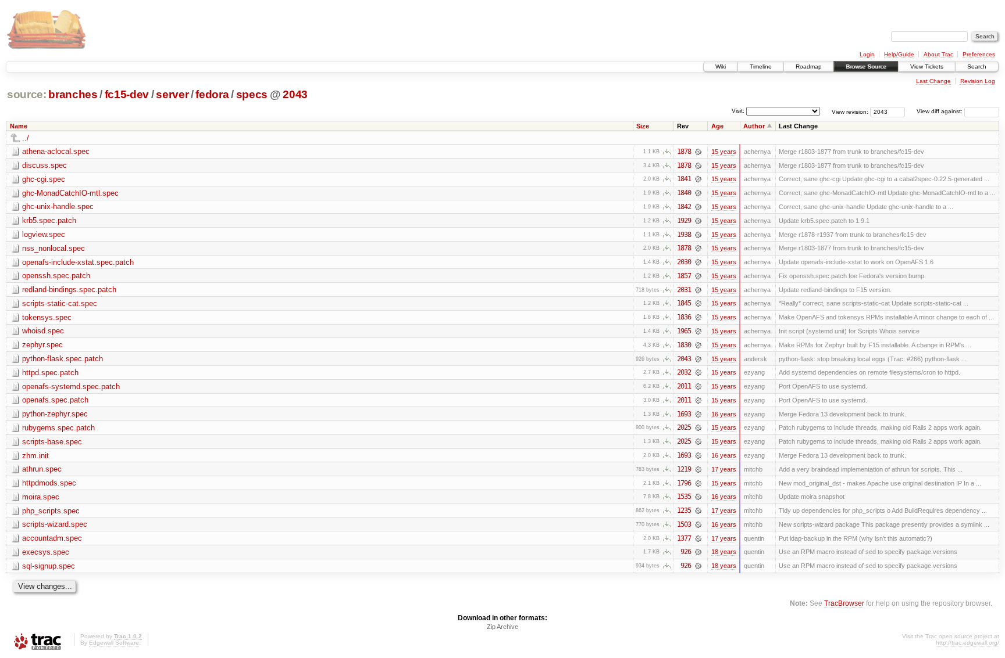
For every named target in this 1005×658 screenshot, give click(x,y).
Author (754, 126)
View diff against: (940, 111)
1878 (684, 152)
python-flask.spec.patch (62, 358)
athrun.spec (42, 469)
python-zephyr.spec (55, 413)
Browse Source (866, 66)
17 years (723, 469)
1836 (684, 317)
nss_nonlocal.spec (53, 248)
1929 (684, 221)
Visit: (738, 110)
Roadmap (809, 66)
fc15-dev (127, 94)
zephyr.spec (42, 344)
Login (867, 54)
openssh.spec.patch (56, 275)
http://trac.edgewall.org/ (967, 642)
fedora (212, 94)
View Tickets (926, 66)
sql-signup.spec (48, 566)
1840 (684, 193)
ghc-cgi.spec (43, 179)
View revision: (850, 111)
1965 (684, 331)
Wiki (720, 66)
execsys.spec (45, 552)
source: (27, 94)
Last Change (933, 81)
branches (72, 94)
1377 (684, 538)
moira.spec (40, 496)
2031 (684, 290)
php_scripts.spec (51, 510)
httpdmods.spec (49, 483)
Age (717, 126)
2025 (684, 427)
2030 (684, 262)
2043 (295, 94)
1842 (684, 207)
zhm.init (35, 455)
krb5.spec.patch (49, 220)
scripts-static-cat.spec (59, 303)
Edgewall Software (114, 642)
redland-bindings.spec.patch (69, 289)
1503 (684, 524)
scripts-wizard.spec (54, 524)
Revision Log (977, 81)
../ (25, 138)
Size (642, 126)
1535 (684, 496)
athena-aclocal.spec (56, 151)
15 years (723, 151)
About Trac (938, 54)
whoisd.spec (43, 330)
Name (18, 126)
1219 (684, 469)
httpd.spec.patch (50, 372)
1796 (684, 483)
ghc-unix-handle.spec (58, 206)
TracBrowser (844, 603)
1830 (684, 345)
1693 (684, 414)
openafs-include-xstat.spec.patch (78, 262)
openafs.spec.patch (55, 399)
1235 (684, 510)
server (172, 94)
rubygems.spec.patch (58, 427)
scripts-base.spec (52, 441)
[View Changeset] (698, 152)
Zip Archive (502, 626)
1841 (684, 179)
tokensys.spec (47, 317)
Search (976, 66)
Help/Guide (899, 54)
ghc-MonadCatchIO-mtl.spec (70, 193)
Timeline (761, 66)
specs (252, 94)
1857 (684, 276)
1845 (684, 303)
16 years (723, 414)
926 (685, 552)
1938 (684, 235)
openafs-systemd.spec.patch (71, 386)
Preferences (979, 54)
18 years (723, 551)
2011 (684, 386)
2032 (684, 372)
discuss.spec (44, 165)
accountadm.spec (52, 538)
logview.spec (43, 234)
